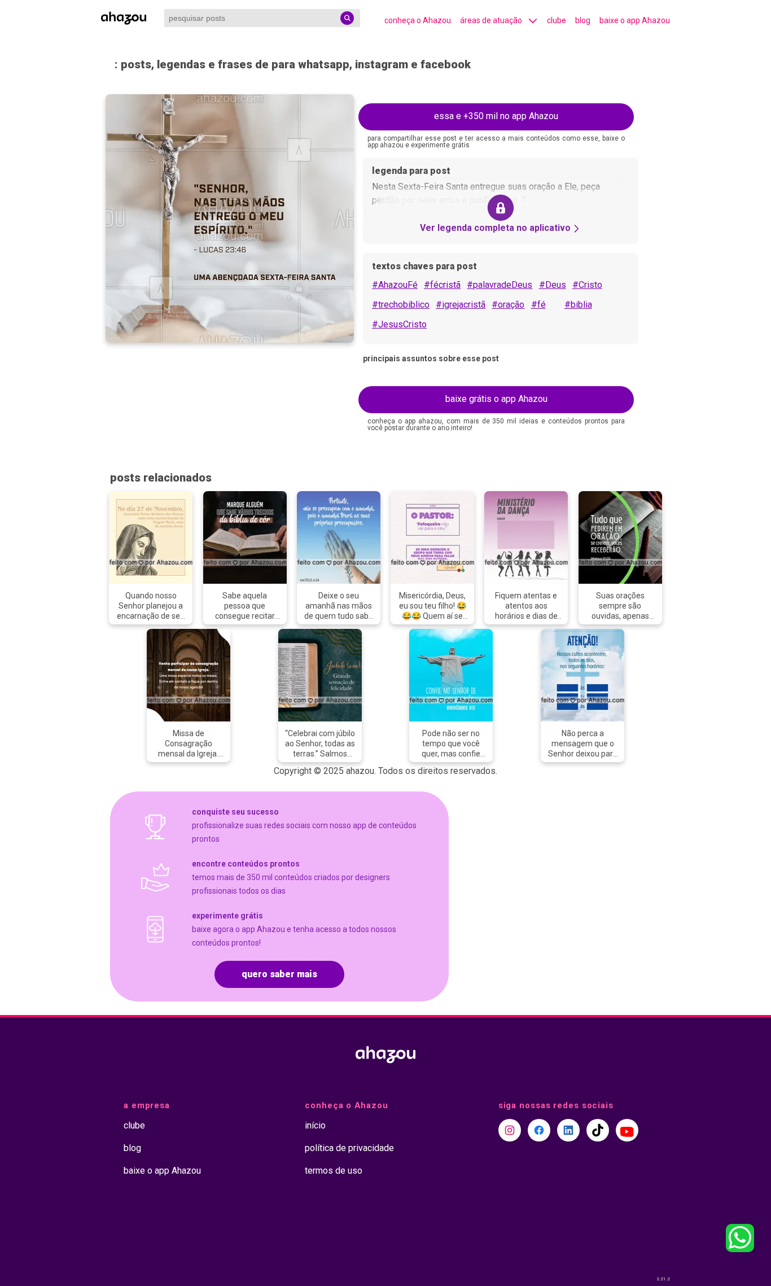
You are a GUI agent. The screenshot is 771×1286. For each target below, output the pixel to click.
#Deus (552, 284)
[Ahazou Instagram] (509, 1130)
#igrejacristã (460, 304)
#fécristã (442, 284)
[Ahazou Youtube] (627, 1130)
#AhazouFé (395, 284)
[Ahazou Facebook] (539, 1130)
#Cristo (587, 284)
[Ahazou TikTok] (597, 1130)
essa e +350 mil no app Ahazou (496, 116)
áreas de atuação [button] (491, 20)
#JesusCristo (399, 324)
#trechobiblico (401, 304)
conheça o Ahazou (417, 20)
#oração (508, 304)
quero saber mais (279, 974)
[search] (347, 18)
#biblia (578, 304)
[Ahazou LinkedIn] (568, 1130)
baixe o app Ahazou (634, 20)
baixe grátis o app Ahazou (496, 398)
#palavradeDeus (499, 284)
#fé (538, 304)
